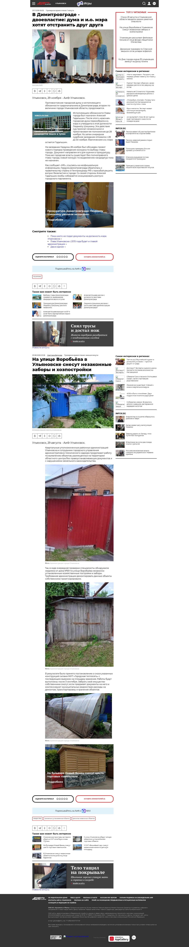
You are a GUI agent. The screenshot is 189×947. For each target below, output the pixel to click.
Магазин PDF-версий (108, 898)
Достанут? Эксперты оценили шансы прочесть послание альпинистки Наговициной (141, 370)
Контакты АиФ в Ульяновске (59, 900)
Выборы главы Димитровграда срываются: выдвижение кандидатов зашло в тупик (55, 297)
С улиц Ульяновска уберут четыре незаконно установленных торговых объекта (97, 839)
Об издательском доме (57, 898)
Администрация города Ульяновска (46, 430)
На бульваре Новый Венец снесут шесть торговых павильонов (75, 775)
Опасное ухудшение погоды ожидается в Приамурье (137, 158)
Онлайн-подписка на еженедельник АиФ (136, 898)
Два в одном (57, 247)
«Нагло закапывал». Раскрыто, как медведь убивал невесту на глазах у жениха (141, 77)
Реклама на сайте (81, 900)
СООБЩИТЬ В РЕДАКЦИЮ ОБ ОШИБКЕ (62, 903)
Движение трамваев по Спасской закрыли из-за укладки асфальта (136, 50)
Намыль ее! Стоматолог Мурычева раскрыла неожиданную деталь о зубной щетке (140, 94)
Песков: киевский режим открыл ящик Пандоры (139, 141)
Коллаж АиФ (37, 85)
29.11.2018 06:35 (38, 10)
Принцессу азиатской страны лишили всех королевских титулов (140, 166)
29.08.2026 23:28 (38, 355)
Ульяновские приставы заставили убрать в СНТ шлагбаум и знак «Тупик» (57, 839)
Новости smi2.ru (40, 347)
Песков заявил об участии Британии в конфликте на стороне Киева (140, 132)
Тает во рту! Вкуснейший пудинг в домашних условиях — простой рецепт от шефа (140, 362)
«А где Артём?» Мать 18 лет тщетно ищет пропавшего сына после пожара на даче (141, 119)
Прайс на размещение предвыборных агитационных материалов (119, 900)
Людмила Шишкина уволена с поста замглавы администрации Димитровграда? (97, 305)
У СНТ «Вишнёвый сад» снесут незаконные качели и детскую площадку (96, 847)
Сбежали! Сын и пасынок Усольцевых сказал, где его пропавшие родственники (142, 379)
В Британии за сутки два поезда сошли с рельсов (139, 443)
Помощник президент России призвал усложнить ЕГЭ (138, 149)
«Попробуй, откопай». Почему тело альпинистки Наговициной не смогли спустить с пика (141, 102)
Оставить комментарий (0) (94, 257)
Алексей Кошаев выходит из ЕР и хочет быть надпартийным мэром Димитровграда (56, 314)
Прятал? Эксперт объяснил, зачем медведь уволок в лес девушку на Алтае (140, 85)
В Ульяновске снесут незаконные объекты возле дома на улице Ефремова (56, 856)
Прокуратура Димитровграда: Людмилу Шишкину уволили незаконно (75, 212)
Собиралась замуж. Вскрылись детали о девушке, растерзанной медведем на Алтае (140, 404)
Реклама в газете (90, 898)
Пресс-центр (75, 898)
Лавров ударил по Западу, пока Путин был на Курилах (138, 434)
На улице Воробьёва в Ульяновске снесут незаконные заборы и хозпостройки (136, 29)
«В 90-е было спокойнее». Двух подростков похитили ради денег (140, 395)
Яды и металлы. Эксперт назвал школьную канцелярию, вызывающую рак (139, 111)
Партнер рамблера (99, 937)
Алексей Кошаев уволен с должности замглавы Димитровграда (94, 297)
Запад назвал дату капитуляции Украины (139, 426)
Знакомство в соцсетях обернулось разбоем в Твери (140, 417)
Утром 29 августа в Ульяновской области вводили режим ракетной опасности (136, 19)
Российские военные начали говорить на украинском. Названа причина (139, 452)
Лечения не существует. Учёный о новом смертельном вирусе (140, 386)
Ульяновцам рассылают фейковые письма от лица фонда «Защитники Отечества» (136, 40)
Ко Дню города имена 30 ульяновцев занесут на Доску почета (136, 60)
